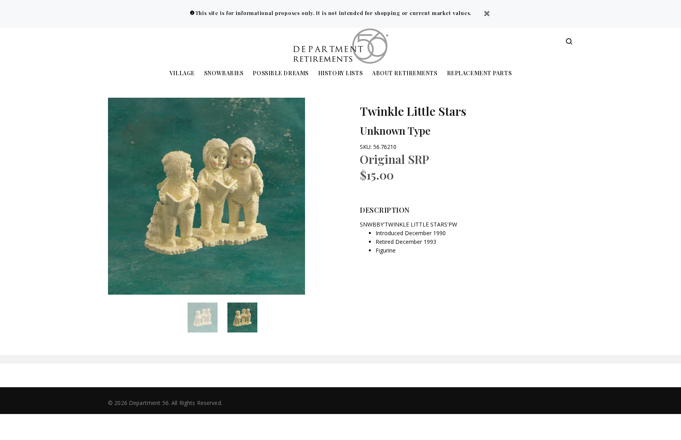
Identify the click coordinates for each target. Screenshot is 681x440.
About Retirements (404, 73)
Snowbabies (224, 73)
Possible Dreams (280, 73)
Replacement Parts (479, 73)
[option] (207, 317)
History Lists (340, 73)
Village (182, 73)
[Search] (569, 41)
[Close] (486, 14)
